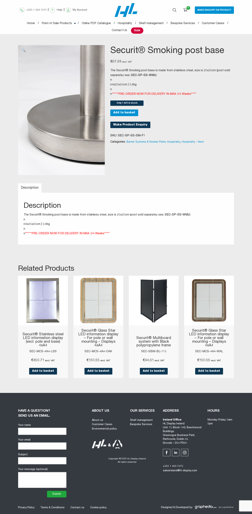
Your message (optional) (33, 469)
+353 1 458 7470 (173, 466)
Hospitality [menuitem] (125, 23)
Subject (23, 454)
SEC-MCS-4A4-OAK (98, 351)
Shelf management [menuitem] (151, 23)
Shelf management (141, 420)
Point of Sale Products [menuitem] (57, 23)
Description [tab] (30, 188)
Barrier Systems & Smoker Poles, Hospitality (153, 142)
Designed (166, 507)
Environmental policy (104, 429)
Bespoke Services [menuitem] (182, 23)
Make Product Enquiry (130, 124)
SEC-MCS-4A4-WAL (209, 351)
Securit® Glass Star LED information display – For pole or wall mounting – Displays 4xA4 (98, 338)
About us (97, 420)
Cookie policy (98, 507)
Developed (182, 507)
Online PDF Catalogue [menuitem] (96, 23)
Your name (24, 425)
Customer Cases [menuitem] (213, 23)
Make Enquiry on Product (214, 10)
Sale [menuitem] (137, 30)
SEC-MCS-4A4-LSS (43, 351)
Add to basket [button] (43, 371)
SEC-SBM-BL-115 (153, 351)
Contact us (77, 507)
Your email (24, 440)
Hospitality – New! (193, 142)
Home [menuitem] (31, 23)
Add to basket (124, 112)
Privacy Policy (26, 507)
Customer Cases (102, 424)
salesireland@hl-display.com (180, 470)
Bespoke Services (141, 424)
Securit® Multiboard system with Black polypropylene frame (153, 341)
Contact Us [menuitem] (119, 30)
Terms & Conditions (52, 507)
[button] (24, 51)
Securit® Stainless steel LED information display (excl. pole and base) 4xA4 (43, 340)
